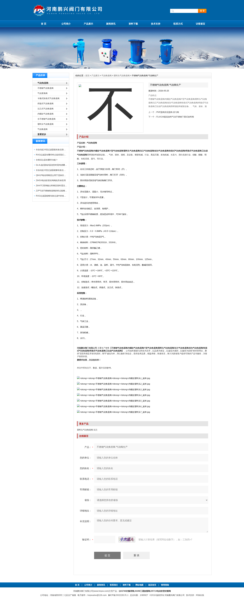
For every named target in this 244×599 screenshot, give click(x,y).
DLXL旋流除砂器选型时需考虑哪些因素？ (54, 165)
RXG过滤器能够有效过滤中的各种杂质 (53, 196)
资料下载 (133, 23)
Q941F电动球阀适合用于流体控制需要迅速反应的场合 (60, 175)
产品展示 (88, 23)
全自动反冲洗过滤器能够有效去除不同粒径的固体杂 (59, 170)
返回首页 (152, 585)
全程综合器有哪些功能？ (47, 160)
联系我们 (114, 585)
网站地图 (139, 585)
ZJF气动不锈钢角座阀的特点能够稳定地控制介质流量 (59, 191)
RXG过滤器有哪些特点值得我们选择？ (53, 155)
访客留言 (200, 23)
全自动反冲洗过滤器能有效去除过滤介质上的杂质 (58, 149)
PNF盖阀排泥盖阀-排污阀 (167, 112)
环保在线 (200, 595)
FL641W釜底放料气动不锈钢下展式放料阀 (175, 117)
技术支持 (155, 23)
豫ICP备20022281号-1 (118, 595)
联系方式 (178, 23)
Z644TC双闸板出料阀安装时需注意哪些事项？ (56, 185)
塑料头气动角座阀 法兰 (87, 430)
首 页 (43, 23)
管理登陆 (165, 585)
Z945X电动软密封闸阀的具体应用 (51, 180)
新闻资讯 (111, 23)
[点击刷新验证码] (127, 539)
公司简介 (66, 23)
